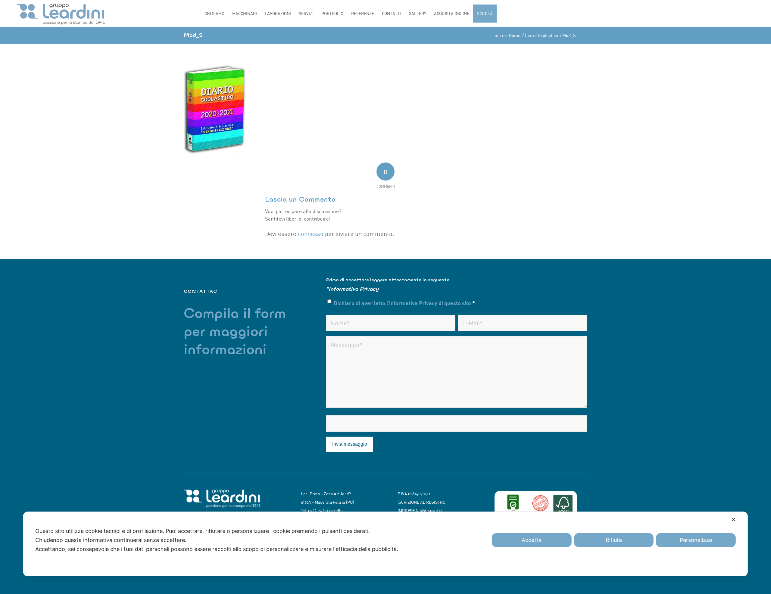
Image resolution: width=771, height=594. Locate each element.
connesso (310, 233)
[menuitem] (214, 13)
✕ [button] (733, 519)
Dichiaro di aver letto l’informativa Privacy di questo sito (404, 302)
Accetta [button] (532, 540)
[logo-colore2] (107, 13)
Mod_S (193, 35)
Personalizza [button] (696, 540)
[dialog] (385, 544)
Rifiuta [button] (614, 540)
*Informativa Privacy (352, 289)
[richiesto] (390, 323)
